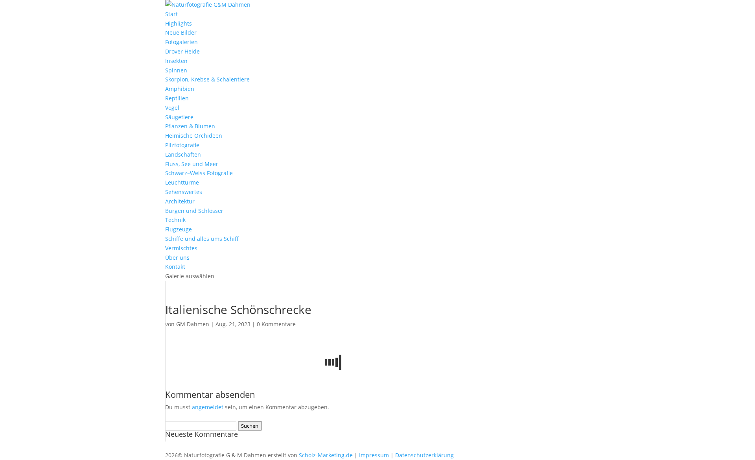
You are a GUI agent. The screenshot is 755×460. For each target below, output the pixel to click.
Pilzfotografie (182, 145)
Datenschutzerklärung (424, 455)
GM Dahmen (192, 324)
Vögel (172, 107)
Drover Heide (182, 51)
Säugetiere (179, 117)
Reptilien (177, 98)
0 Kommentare (276, 324)
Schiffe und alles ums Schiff (202, 238)
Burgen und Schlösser (194, 210)
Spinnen (176, 70)
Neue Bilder (181, 32)
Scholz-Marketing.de (326, 455)
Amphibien (179, 88)
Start (171, 14)
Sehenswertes (183, 192)
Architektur (180, 201)
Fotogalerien (181, 42)
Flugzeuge (178, 229)
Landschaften (183, 154)
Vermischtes (181, 248)
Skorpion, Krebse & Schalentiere (207, 79)
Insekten (176, 61)
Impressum (374, 455)
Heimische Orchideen (193, 135)
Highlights (178, 23)
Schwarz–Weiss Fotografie (199, 173)
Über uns (177, 257)
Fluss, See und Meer (191, 164)
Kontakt (175, 266)
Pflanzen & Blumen (190, 126)
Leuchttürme (182, 182)
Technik (175, 220)
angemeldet (207, 407)
